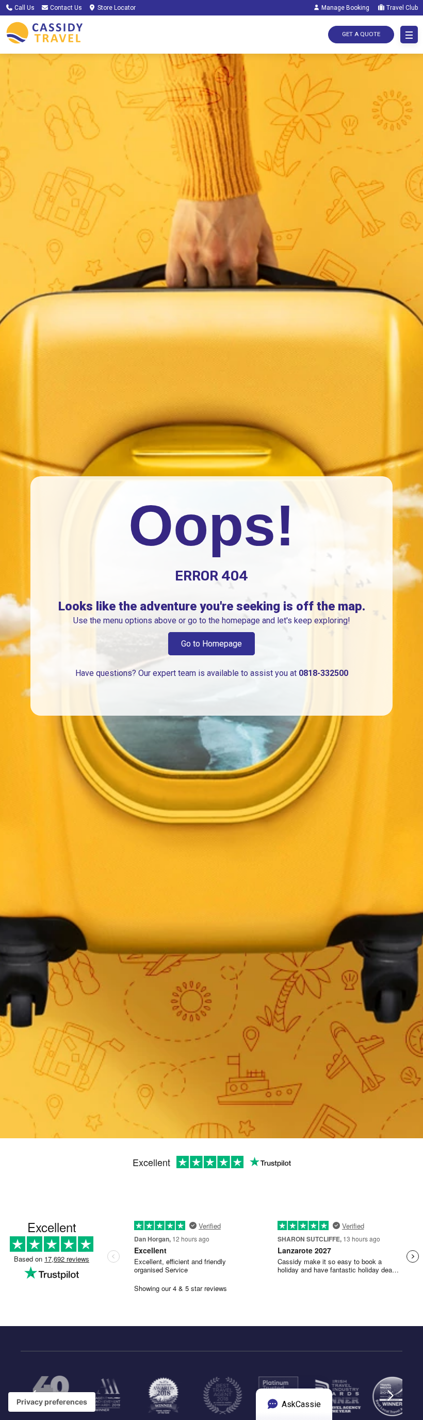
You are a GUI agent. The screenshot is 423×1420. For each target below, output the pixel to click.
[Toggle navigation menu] (409, 34)
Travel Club (401, 7)
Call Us (24, 7)
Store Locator (116, 7)
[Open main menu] (409, 34)
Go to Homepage (211, 644)
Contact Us (65, 7)
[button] (390, 1402)
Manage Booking (344, 7)
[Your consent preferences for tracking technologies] (51, 1402)
